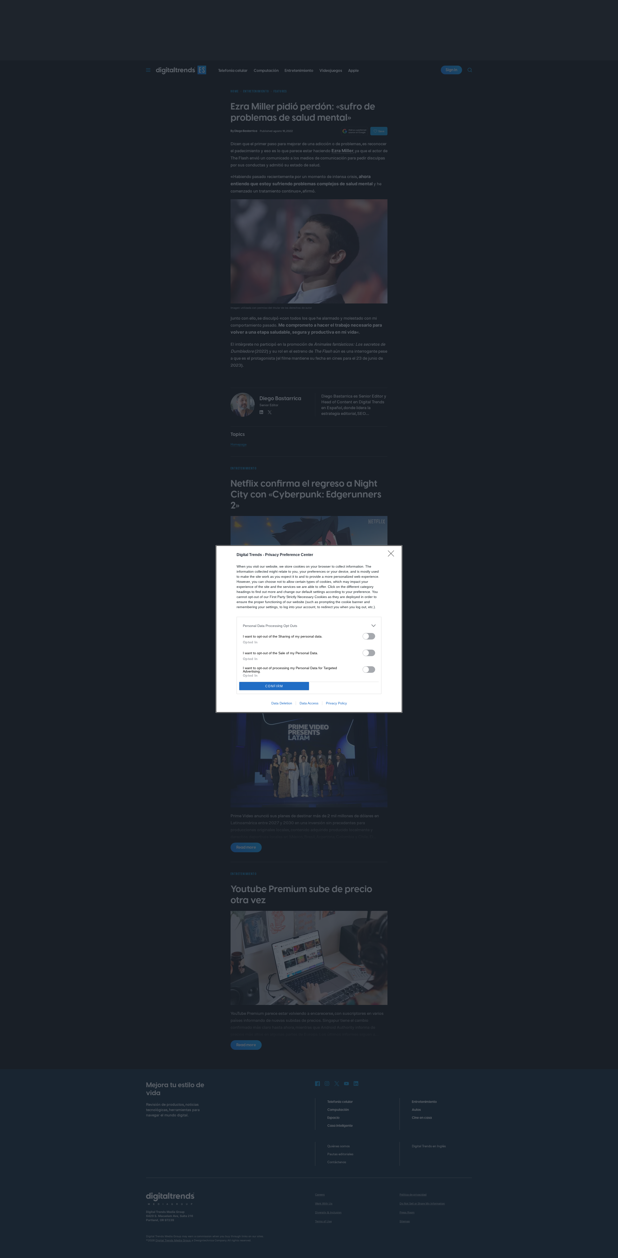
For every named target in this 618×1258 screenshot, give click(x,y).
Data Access (309, 703)
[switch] (369, 636)
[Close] (392, 555)
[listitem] (309, 625)
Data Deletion (281, 703)
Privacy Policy (336, 703)
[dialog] (309, 629)
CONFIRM (274, 686)
